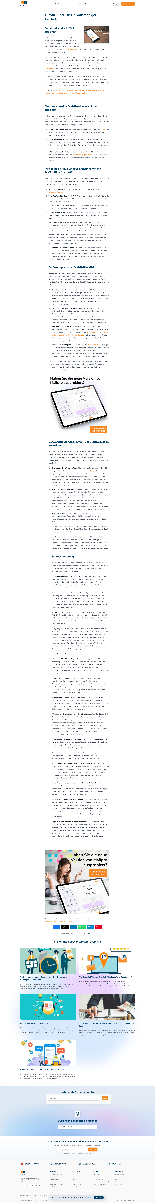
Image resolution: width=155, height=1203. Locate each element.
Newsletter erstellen (55, 1179)
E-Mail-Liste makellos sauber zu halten (80, 471)
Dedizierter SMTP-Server (57, 1184)
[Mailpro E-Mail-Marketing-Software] (24, 4)
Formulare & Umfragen (56, 1189)
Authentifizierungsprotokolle (83, 155)
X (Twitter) (65, 927)
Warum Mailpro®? (120, 1174)
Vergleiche (74, 1186)
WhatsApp (82, 927)
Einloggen (116, 4)
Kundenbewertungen (121, 1184)
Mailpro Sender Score (87, 919)
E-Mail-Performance (93, 345)
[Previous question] (74, 933)
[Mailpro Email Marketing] (23, 1173)
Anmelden (92, 1150)
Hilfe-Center (96, 1174)
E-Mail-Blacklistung (72, 49)
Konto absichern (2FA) (99, 1184)
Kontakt (117, 1182)
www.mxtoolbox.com (56, 192)
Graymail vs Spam (65, 922)
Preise (79, 4)
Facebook (56, 927)
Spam (102, 130)
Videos (73, 1182)
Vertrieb (117, 1179)
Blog (73, 1174)
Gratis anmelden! (128, 4)
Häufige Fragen (97, 1177)
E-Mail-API (53, 1186)
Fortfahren (99, 1197)
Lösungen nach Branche (56, 1174)
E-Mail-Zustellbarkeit (70, 919)
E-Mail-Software (54, 1177)
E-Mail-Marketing (76, 1184)
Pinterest (98, 927)
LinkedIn (73, 927)
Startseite (48, 4)
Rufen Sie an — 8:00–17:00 (101, 1182)
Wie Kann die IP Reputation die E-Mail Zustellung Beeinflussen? (105, 977)
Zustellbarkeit (50, 69)
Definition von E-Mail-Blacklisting (65, 90)
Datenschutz (88, 1197)
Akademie (74, 1177)
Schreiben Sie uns (98, 1179)
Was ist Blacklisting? (77, 93)
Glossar (74, 1179)
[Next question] (81, 933)
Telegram (90, 927)
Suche (105, 1098)
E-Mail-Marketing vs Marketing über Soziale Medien (42, 1069)
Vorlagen (52, 1182)
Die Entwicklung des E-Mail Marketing (36, 1023)
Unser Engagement (120, 1177)
